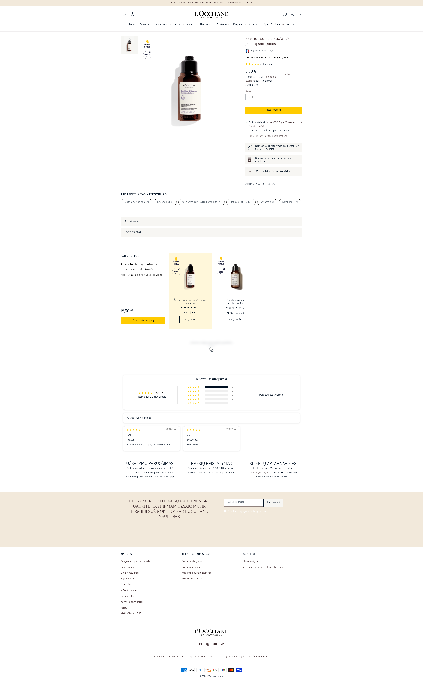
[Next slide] (129, 132)
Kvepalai (237, 24)
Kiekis (287, 74)
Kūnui (190, 24)
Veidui (177, 24)
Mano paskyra (250, 561)
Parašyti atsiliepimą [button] (271, 395)
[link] (190, 291)
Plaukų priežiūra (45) (241, 202)
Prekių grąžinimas (191, 567)
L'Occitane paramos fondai (168, 657)
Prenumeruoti (273, 502)
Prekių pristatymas (192, 561)
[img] (133, 430)
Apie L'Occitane (272, 24)
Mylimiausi (161, 24)
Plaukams (205, 24)
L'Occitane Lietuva (215, 676)
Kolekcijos (126, 584)
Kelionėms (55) (165, 202)
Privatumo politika (192, 579)
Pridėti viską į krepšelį (143, 320)
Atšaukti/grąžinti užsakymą (196, 573)
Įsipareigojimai (128, 567)
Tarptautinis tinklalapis (200, 657)
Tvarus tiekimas (129, 596)
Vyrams (253, 24)
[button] (124, 14)
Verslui (124, 608)
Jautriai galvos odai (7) (136, 202)
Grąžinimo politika (259, 657)
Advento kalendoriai (132, 602)
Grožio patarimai (130, 573)
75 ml (251, 97)
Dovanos (144, 24)
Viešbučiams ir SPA (131, 613)
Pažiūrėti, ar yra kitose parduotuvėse (268, 136)
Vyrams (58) (267, 202)
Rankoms (222, 24)
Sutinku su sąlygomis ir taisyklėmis (246, 511)
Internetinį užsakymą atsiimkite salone (263, 567)
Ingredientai (127, 579)
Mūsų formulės (129, 590)
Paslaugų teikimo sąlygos (231, 657)
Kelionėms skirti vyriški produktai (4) (201, 202)
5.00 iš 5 (159, 393)
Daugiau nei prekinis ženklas (136, 561)
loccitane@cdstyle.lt (259, 473)
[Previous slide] (129, 39)
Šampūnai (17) (290, 202)
